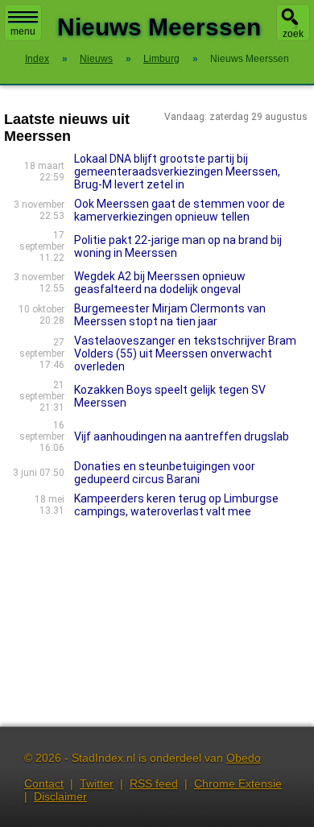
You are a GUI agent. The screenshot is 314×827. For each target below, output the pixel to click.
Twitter (97, 783)
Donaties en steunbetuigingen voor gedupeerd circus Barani (164, 473)
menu (22, 31)
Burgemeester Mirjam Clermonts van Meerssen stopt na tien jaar (170, 315)
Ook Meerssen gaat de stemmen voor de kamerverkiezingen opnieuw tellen (179, 210)
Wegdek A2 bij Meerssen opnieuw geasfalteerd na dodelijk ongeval (160, 283)
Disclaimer (60, 796)
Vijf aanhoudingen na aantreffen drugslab (181, 436)
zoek (293, 33)
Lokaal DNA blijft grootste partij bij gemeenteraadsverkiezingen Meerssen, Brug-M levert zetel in (177, 171)
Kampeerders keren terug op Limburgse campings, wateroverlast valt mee (176, 505)
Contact (44, 783)
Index (37, 58)
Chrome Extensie (238, 783)
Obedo (243, 757)
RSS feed (154, 783)
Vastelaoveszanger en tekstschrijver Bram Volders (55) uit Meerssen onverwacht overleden (185, 353)
